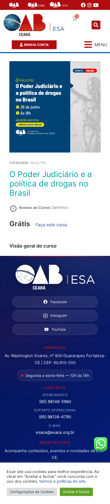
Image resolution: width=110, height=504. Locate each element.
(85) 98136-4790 (55, 416)
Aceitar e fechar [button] (76, 492)
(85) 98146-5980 (55, 401)
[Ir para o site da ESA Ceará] (55, 277)
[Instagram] (89, 5)
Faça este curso (52, 224)
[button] (96, 25)
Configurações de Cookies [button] (32, 492)
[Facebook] (83, 5)
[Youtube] (96, 5)
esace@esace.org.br (55, 432)
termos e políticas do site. (63, 481)
